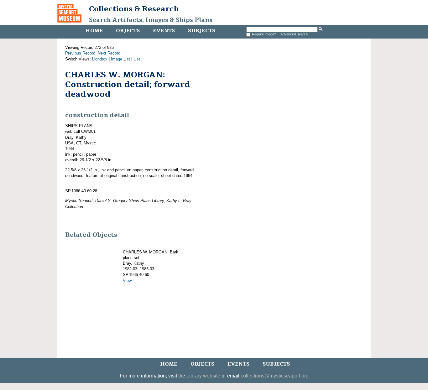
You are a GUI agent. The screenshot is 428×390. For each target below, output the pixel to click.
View (127, 280)
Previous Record (80, 53)
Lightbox (99, 59)
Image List (120, 59)
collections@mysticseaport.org (275, 375)
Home (94, 30)
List (136, 59)
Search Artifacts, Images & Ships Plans (150, 20)
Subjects (201, 30)
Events (164, 30)
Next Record (109, 53)
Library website (203, 375)
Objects (128, 30)
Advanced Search (294, 34)
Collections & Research (134, 9)
